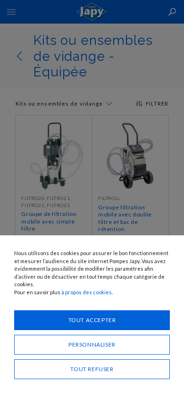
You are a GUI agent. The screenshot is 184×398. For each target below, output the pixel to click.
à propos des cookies (86, 292)
